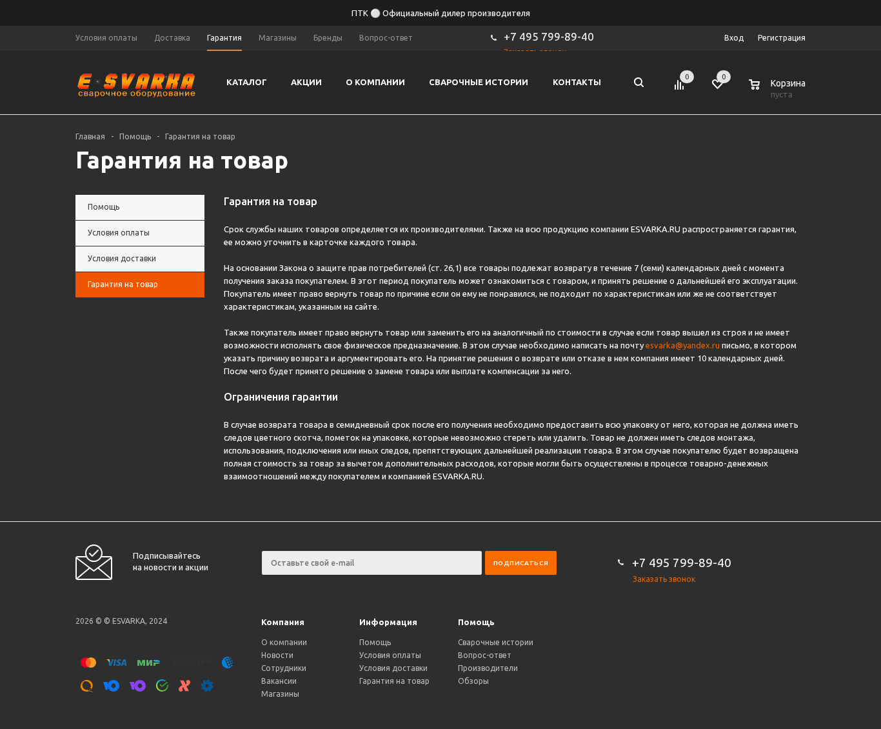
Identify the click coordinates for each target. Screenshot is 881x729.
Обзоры (473, 681)
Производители (488, 668)
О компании (284, 642)
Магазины (280, 694)
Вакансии (279, 681)
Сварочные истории (495, 642)
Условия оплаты (390, 655)
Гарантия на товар (394, 681)
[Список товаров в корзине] (778, 92)
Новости (277, 655)
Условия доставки (393, 668)
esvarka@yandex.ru (683, 345)
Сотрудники (283, 668)
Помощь (476, 621)
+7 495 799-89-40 (549, 36)
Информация (388, 621)
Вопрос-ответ (484, 655)
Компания (282, 621)
